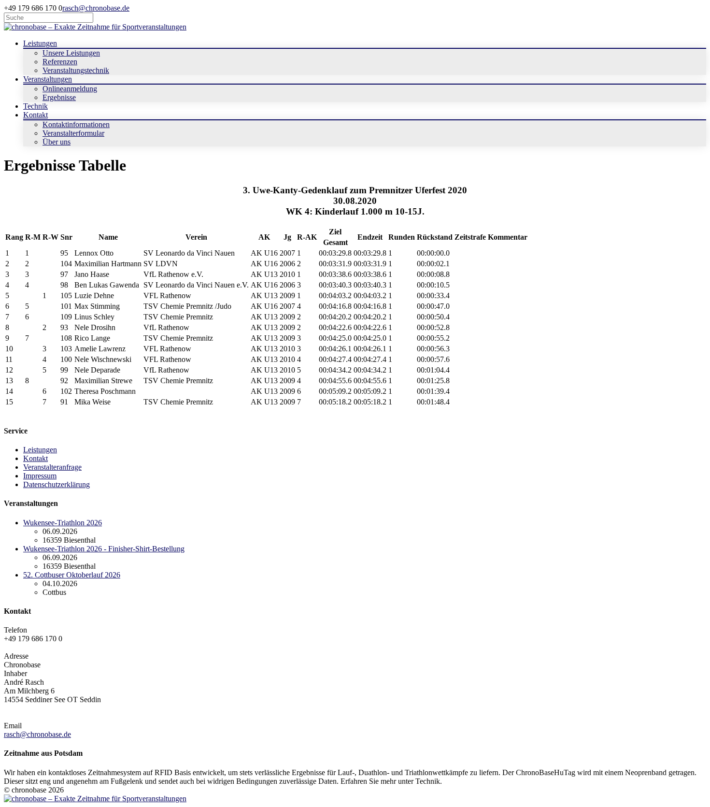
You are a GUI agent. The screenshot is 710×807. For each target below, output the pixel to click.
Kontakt (35, 458)
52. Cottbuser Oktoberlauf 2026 (71, 575)
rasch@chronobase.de (95, 8)
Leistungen (40, 450)
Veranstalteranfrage (52, 467)
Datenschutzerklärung (56, 484)
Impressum (40, 476)
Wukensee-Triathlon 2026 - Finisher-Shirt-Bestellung (104, 549)
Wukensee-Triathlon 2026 (62, 523)
